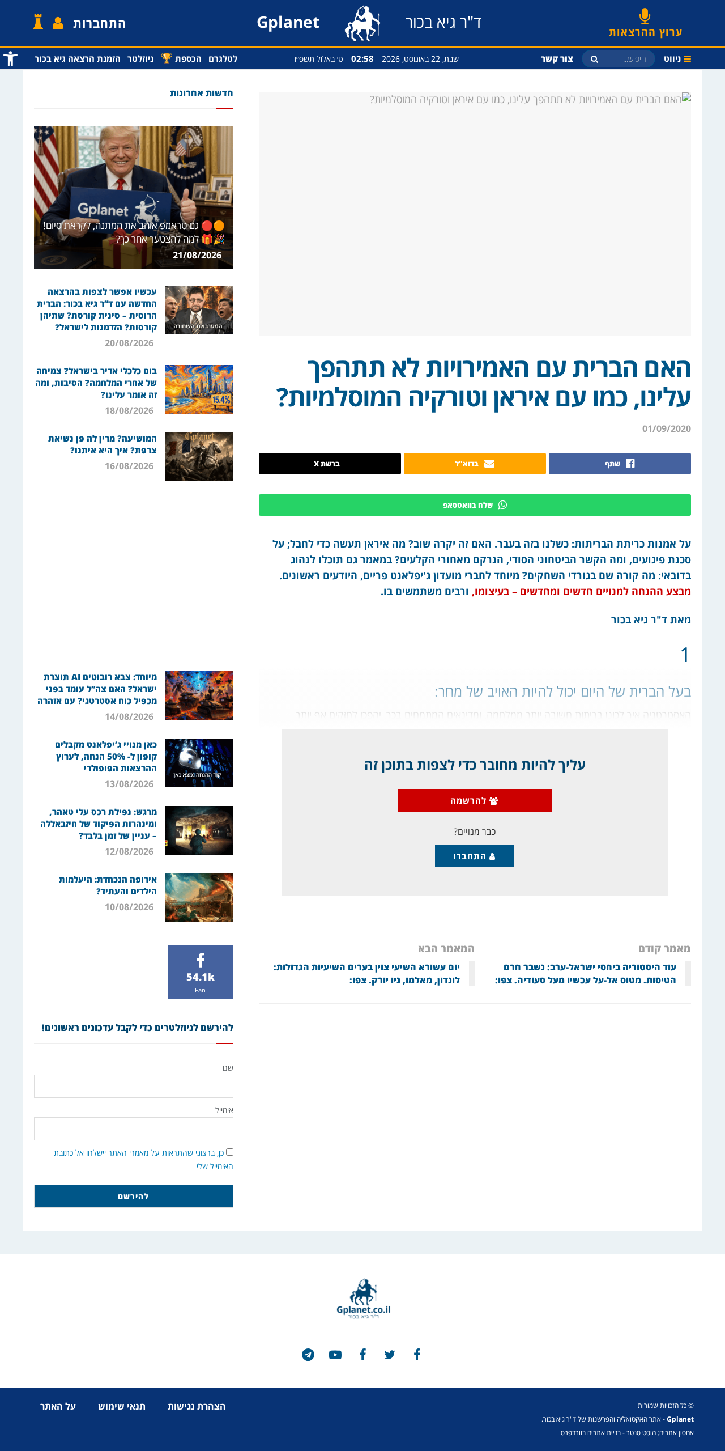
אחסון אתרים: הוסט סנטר (660, 1432)
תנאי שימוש (122, 1406)
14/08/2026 (130, 716)
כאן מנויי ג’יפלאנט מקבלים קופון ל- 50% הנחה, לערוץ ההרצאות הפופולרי (106, 756)
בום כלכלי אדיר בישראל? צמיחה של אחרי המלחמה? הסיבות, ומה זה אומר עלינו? (96, 382)
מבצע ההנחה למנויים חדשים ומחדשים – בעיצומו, (581, 591)
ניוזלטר (140, 58)
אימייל (224, 1110)
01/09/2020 (666, 428)
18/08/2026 (130, 410)
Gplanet (680, 1419)
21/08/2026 (198, 255)
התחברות (99, 23)
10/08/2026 (130, 907)
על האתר (58, 1406)
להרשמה (469, 800)
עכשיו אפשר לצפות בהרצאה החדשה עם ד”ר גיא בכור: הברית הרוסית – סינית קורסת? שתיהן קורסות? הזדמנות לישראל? (97, 309)
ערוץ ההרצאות (646, 28)
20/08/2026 (130, 343)
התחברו (471, 856)
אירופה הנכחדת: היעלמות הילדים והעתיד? (108, 885)
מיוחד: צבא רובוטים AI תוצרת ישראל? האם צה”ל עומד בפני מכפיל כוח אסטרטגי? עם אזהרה (97, 688)
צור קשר (557, 58)
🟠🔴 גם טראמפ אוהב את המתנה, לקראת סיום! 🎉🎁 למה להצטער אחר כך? (134, 232)
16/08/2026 (130, 466)
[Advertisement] (134, 575)
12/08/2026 (130, 851)
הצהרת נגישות (197, 1406)
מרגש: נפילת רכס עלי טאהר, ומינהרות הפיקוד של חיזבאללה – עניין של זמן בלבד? (98, 823)
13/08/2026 (130, 784)
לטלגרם (222, 58)
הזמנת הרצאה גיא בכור (78, 58)
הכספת (181, 58)
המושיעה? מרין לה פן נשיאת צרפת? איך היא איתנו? (102, 444)
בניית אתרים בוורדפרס (591, 1432)
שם (228, 1067)
